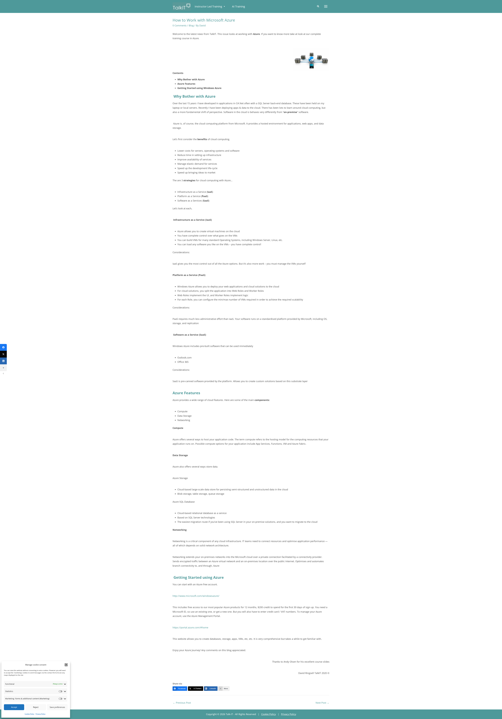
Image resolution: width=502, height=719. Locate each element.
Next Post (322, 702)
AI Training (238, 6)
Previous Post (182, 702)
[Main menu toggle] (325, 6)
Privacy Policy (40, 714)
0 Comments (180, 25)
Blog (191, 25)
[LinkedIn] (3, 361)
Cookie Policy (29, 714)
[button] (66, 665)
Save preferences (57, 707)
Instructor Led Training (208, 6)
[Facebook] (3, 347)
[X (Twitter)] (3, 354)
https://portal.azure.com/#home (190, 627)
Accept (14, 707)
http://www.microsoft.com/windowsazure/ (196, 595)
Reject (35, 707)
